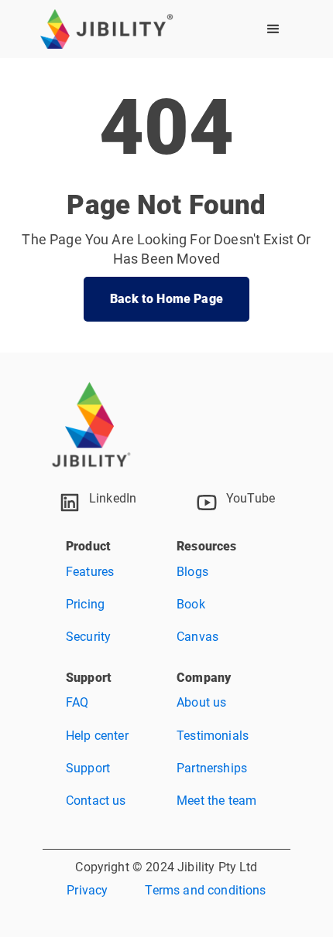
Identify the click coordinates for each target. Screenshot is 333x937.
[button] (273, 29)
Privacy (87, 890)
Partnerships (212, 768)
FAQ (77, 702)
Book (191, 604)
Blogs (192, 571)
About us (201, 702)
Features (90, 571)
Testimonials (213, 735)
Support (88, 768)
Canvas (197, 636)
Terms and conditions (205, 890)
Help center (97, 735)
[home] (106, 29)
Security (88, 636)
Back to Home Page (166, 298)
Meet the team (216, 800)
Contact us (96, 800)
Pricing (85, 604)
